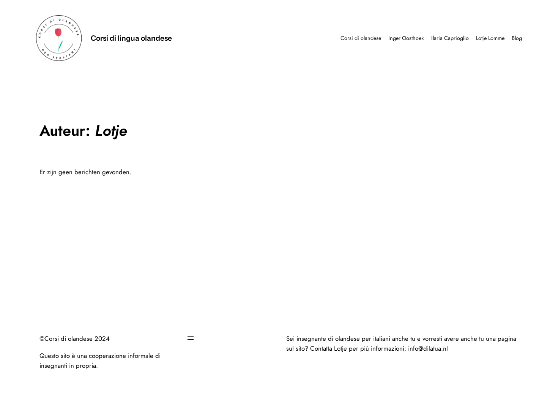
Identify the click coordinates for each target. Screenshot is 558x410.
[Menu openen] (190, 338)
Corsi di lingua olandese (131, 38)
